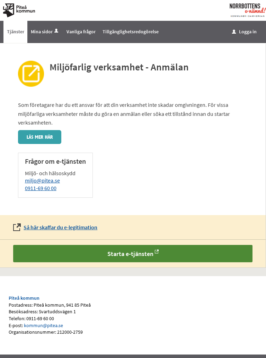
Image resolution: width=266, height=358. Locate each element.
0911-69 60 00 (40, 188)
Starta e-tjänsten (130, 254)
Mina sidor (42, 31)
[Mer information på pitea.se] (39, 136)
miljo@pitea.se (42, 180)
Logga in (244, 31)
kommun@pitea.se (43, 325)
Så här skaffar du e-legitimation (60, 227)
